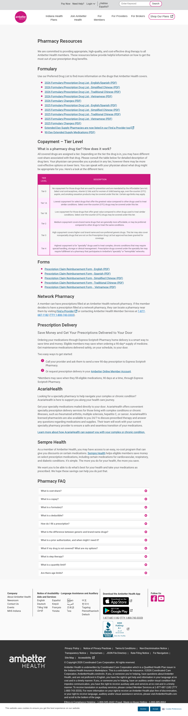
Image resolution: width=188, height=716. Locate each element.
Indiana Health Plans (54, 18)
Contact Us (13, 604)
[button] (172, 709)
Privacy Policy (72, 648)
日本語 (70, 607)
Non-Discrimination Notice (153, 648)
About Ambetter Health (19, 596)
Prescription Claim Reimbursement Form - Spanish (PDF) (78, 273)
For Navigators (160, 653)
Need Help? (78, 3)
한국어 (85, 604)
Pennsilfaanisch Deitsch (90, 613)
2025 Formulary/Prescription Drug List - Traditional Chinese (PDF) (83, 114)
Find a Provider (67, 311)
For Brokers (138, 16)
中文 (84, 600)
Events (10, 607)
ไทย (69, 611)
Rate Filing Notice (140, 653)
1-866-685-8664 (157, 702)
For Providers (120, 16)
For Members (100, 18)
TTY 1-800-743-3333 (62, 315)
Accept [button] (155, 709)
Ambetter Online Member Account (111, 371)
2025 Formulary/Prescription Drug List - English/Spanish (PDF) (81, 105)
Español (56, 600)
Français (56, 607)
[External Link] (116, 629)
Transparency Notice (75, 653)
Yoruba (55, 611)
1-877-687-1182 (111, 617)
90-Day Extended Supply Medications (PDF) (70, 132)
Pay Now (65, 3)
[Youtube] (161, 598)
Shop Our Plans (162, 16)
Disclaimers (96, 653)
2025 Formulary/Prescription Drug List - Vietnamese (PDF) (78, 118)
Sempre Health (96, 453)
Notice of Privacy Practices (97, 648)
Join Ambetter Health (78, 18)
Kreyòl (55, 604)
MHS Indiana (14, 611)
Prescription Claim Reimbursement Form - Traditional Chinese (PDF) (84, 282)
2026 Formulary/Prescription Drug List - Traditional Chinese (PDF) (83, 91)
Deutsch (41, 604)
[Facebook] (154, 598)
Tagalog (86, 607)
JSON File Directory (116, 653)
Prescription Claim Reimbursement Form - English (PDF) (77, 269)
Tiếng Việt (42, 607)
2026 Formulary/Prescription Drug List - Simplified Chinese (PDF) (82, 87)
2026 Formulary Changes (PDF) (63, 100)
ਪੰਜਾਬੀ (40, 611)
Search (155, 3)
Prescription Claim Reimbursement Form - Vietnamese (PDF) (80, 287)
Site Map (69, 657)
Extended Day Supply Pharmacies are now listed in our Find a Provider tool (90, 127)
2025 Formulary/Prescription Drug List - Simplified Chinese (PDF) (82, 109)
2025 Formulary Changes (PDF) (63, 123)
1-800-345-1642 (105, 702)
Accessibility (85, 657)
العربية (70, 604)
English (41, 600)
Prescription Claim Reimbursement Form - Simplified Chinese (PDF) (84, 278)
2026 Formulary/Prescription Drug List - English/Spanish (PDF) (81, 82)
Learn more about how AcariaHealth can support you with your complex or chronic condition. (91, 432)
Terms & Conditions (125, 648)
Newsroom (13, 600)
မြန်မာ (70, 600)
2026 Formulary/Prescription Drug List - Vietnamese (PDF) (78, 96)
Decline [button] (143, 709)
